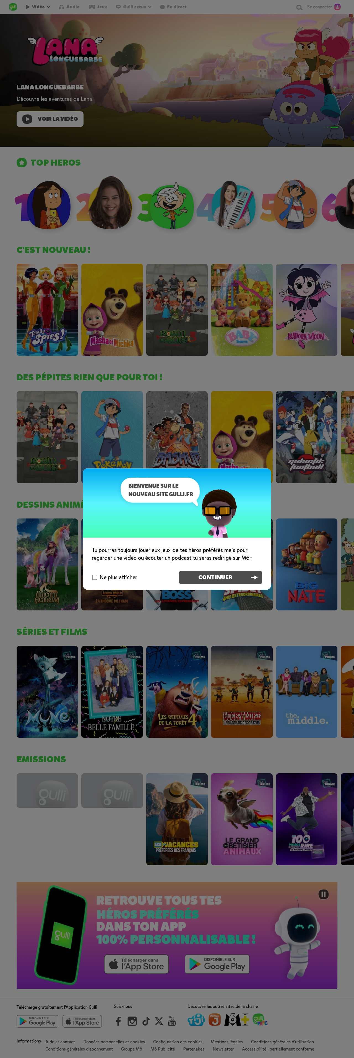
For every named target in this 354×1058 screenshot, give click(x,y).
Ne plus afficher (118, 577)
